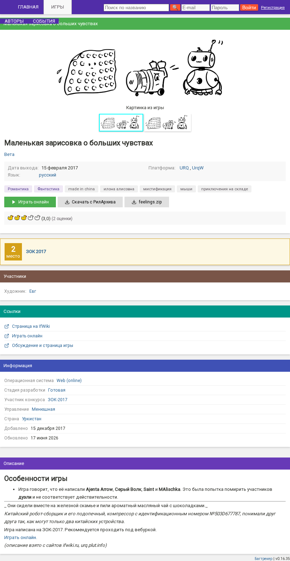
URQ (184, 167)
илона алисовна (119, 188)
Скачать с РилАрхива (94, 202)
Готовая (56, 390)
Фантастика (48, 188)
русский (47, 175)
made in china (81, 188)
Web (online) (69, 380)
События (44, 21)
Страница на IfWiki (31, 326)
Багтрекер (263, 558)
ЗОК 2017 (36, 251)
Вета (9, 154)
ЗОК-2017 (58, 399)
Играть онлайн (33, 202)
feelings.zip (150, 202)
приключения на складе (224, 188)
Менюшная (43, 409)
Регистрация (273, 7)
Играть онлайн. (20, 537)
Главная (28, 7)
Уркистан (31, 418)
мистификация (157, 188)
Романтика (18, 188)
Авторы (14, 21)
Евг (32, 291)
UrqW (198, 167)
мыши (186, 188)
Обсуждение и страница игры (42, 345)
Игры (57, 7)
